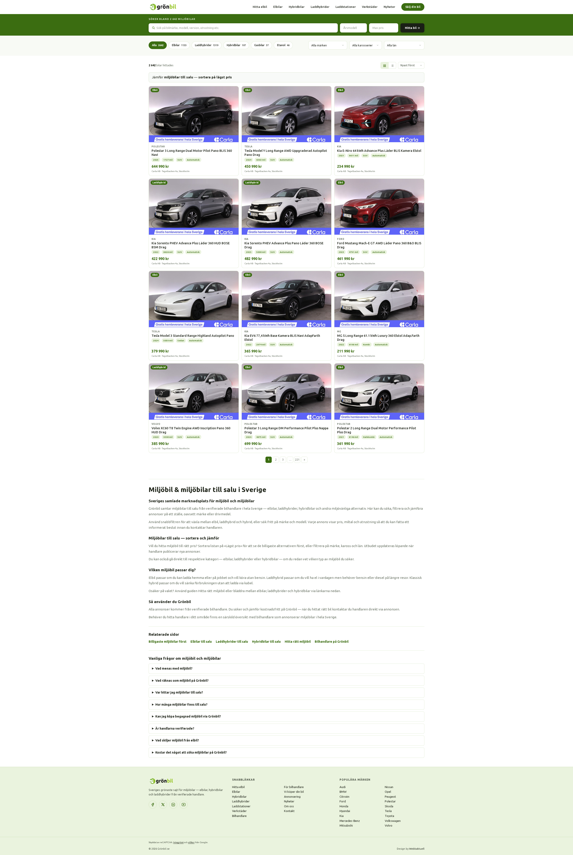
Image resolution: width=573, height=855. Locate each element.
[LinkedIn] (173, 805)
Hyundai (345, 810)
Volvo (388, 825)
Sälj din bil (412, 6)
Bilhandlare (239, 815)
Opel (388, 791)
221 (297, 459)
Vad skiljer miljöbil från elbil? (177, 740)
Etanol (283, 45)
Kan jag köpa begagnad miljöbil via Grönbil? (188, 716)
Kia (342, 815)
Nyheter (389, 6)
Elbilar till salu (201, 641)
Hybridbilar (296, 6)
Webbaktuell (416, 848)
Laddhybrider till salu (232, 641)
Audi (343, 786)
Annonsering (292, 796)
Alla (157, 45)
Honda (344, 806)
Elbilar (277, 6)
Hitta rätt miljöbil (298, 641)
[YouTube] (184, 805)
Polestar (390, 801)
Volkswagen (393, 820)
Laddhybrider (320, 6)
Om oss (289, 806)
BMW (343, 791)
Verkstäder (369, 6)
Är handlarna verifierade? (174, 728)
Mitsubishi (346, 825)
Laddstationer (346, 6)
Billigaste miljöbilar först (167, 641)
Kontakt (289, 810)
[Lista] (392, 65)
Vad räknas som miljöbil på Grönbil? (182, 680)
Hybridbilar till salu (266, 641)
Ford (343, 801)
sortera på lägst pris (215, 77)
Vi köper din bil (294, 791)
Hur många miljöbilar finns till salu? (181, 704)
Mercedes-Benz (350, 820)
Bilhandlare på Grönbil (332, 641)
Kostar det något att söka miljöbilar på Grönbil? (191, 752)
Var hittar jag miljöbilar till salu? (179, 692)
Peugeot (390, 796)
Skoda (389, 806)
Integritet (178, 842)
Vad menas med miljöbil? (173, 668)
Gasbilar (261, 45)
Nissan (389, 786)
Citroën (344, 796)
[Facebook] (153, 805)
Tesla (388, 810)
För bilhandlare (294, 786)
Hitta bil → (412, 27)
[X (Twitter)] (163, 805)
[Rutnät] (384, 65)
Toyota (389, 815)
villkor (191, 842)
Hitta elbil (260, 6)
